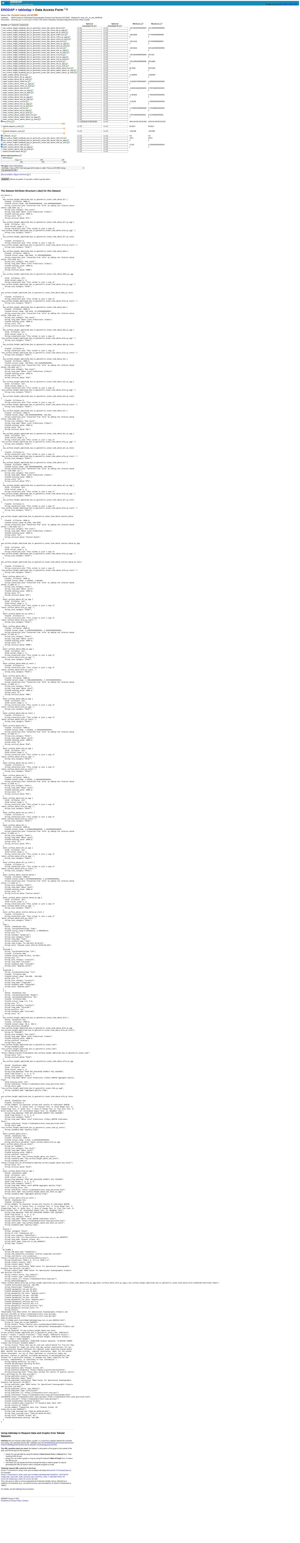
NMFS (285, 4)
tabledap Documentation (25, 1489)
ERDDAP (8, 10)
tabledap (25, 10)
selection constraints (37, 1445)
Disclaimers (5, 1501)
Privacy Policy (16, 1501)
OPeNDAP (48, 1443)
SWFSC (291, 4)
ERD (295, 4)
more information (15, 166)
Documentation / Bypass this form (14, 174)
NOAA (281, 4)
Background (61, 20)
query (68, 1470)
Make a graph (84, 20)
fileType (60, 1470)
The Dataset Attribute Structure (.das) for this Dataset (31, 191)
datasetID (51, 1470)
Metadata (52, 20)
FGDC (35, 20)
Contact (25, 1501)
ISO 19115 (43, 20)
